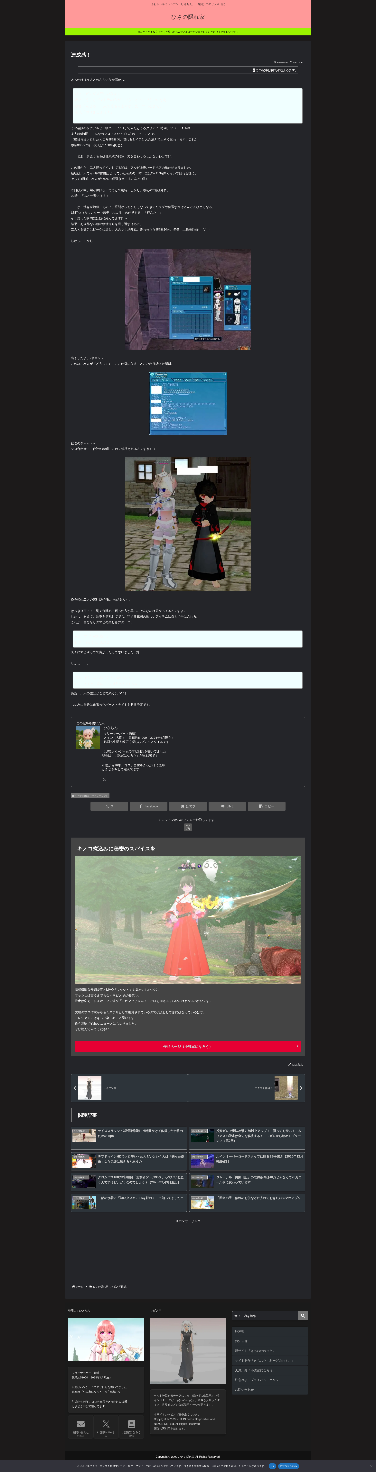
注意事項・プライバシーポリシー (258, 1379)
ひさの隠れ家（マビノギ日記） (91, 795)
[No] (371, 1466)
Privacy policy (288, 1465)
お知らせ (241, 1341)
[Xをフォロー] (104, 779)
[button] (266, 806)
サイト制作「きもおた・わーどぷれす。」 (265, 1360)
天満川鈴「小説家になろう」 (255, 1370)
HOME (239, 1331)
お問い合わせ (244, 1389)
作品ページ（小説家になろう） (188, 1046)
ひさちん (111, 727)
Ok (272, 1465)
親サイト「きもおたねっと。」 (257, 1350)
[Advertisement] (188, 1251)
